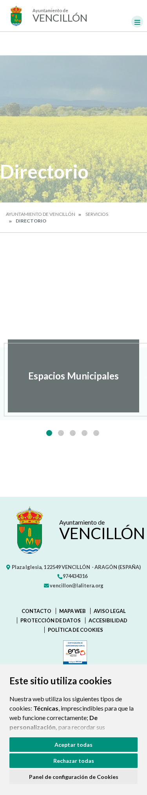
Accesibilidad (108, 620)
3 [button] (73, 433)
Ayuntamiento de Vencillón (40, 214)
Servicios (96, 214)
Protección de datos (50, 620)
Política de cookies (75, 630)
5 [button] (96, 433)
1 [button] (49, 433)
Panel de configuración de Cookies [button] (73, 776)
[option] (73, 375)
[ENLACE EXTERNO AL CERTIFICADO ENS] (73, 654)
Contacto (36, 611)
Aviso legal (110, 611)
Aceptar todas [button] (73, 744)
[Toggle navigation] (137, 21)
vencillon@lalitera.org (76, 585)
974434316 (74, 576)
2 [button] (61, 433)
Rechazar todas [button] (73, 760)
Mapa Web (72, 611)
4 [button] (84, 433)
